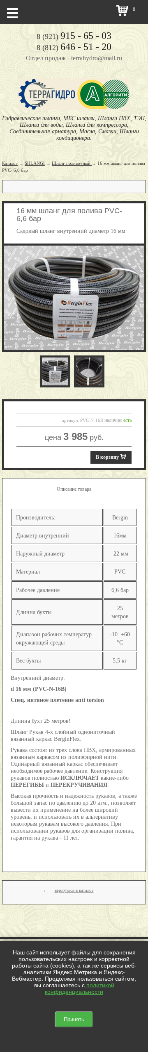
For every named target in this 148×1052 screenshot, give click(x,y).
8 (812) (74, 47)
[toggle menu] (12, 12)
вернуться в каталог (74, 890)
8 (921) (74, 36)
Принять (74, 1019)
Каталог (10, 163)
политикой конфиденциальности (79, 988)
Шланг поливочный (72, 163)
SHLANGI (35, 163)
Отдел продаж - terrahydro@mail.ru (74, 58)
